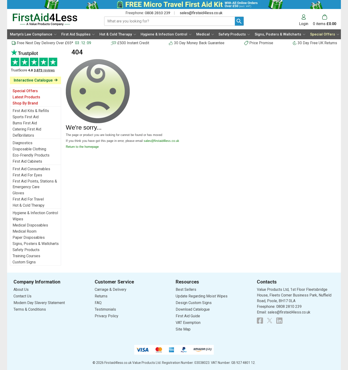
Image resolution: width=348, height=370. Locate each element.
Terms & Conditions (29, 309)
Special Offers (25, 91)
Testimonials (35, 63)
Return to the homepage (82, 146)
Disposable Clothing (29, 149)
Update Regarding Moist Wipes (202, 296)
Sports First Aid (26, 117)
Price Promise (261, 43)
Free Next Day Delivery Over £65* (45, 43)
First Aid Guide (188, 316)
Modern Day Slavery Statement (39, 302)
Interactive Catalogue (33, 80)
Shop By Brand (25, 103)
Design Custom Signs (194, 302)
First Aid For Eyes (27, 175)
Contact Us (22, 296)
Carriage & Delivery (110, 289)
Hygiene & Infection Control (35, 213)
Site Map (183, 329)
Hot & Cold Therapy (29, 205)
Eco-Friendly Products (31, 155)
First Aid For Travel (28, 199)
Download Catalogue (193, 309)
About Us (21, 289)
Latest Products (26, 97)
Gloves (18, 193)
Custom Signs (24, 262)
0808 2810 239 (157, 13)
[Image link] (270, 321)
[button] (306, 20)
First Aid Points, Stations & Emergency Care (35, 184)
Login (303, 24)
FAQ (98, 302)
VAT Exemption (188, 322)
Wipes (18, 219)
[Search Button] (239, 21)
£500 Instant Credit (133, 43)
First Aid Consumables (31, 169)
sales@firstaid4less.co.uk (201, 13)
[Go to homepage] (52, 19)
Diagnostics (22, 143)
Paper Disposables (29, 237)
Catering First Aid (27, 129)
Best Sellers (186, 289)
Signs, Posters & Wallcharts (36, 243)
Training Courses (26, 256)
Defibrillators (23, 135)
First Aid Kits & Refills (31, 111)
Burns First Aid (25, 123)
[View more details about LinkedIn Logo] (279, 321)
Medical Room (24, 231)
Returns (101, 296)
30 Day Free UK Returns (317, 43)
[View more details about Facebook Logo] (260, 321)
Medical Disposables (30, 225)
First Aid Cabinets (27, 161)
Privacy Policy (106, 316)
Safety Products (26, 250)
